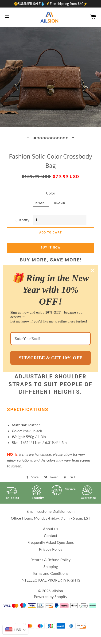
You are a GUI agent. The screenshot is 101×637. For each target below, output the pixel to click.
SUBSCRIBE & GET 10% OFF (50, 357)
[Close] (92, 270)
